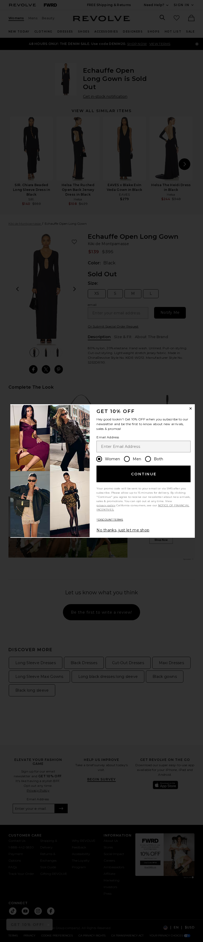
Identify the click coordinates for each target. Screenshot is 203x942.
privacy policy (105, 505)
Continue (143, 474)
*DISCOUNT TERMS (109, 519)
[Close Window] (190, 408)
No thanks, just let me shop (122, 530)
